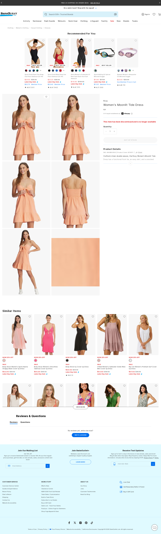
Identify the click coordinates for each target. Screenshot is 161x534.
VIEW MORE (80, 407)
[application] (154, 527)
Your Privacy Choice (58, 529)
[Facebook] (69, 522)
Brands (126, 21)
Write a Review (82, 435)
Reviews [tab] (14, 422)
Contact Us (6, 500)
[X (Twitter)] (74, 522)
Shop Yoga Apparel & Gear (50, 511)
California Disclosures (89, 529)
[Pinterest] (86, 522)
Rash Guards (49, 21)
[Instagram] (80, 522)
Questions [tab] (25, 422)
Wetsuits (62, 21)
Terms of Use (32, 529)
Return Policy (6, 491)
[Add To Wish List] (46, 96)
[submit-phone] (153, 464)
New (119, 21)
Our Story (83, 486)
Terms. (157, 458)
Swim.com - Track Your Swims (51, 506)
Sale (112, 21)
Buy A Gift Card (128, 492)
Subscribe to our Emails (49, 500)
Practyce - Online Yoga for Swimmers (53, 508)
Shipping (5, 497)
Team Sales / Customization (50, 494)
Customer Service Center (10, 486)
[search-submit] (46, 14)
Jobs (82, 489)
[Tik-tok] (91, 522)
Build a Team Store (47, 497)
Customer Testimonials (88, 491)
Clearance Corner (47, 489)
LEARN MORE (80, 462)
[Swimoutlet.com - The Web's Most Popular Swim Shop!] (8, 14)
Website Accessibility (9, 503)
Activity (26, 21)
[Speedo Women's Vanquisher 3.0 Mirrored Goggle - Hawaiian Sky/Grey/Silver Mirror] (127, 53)
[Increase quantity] (114, 131)
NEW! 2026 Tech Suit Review (50, 491)
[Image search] (115, 14)
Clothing (83, 21)
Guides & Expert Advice (10, 489)
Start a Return (6, 494)
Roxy (105, 101)
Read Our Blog (85, 494)
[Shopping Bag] (159, 14)
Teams (135, 21)
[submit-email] (48, 466)
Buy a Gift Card (46, 503)
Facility (104, 21)
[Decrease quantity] (106, 131)
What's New (45, 486)
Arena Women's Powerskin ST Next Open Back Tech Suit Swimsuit (80, 76)
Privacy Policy (148, 458)
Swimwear (37, 21)
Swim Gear (73, 21)
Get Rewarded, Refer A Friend (133, 487)
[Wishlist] (154, 14)
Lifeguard (94, 21)
